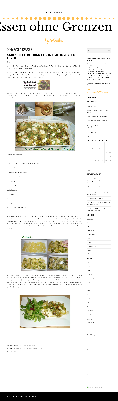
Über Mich (70, 3)
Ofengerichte (36, 348)
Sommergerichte (91, 378)
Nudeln (89, 270)
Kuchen (89, 266)
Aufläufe (25, 345)
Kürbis (88, 253)
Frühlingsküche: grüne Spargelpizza (97, 116)
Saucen (89, 294)
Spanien (89, 366)
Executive (33, 396)
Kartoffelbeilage (91, 335)
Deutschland (90, 342)
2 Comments (12, 351)
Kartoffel (25, 348)
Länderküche (90, 339)
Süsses (88, 302)
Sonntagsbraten (91, 382)
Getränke (89, 258)
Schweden (89, 362)
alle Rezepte (18, 345)
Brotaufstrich (90, 230)
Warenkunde (90, 322)
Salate (88, 290)
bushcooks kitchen (41, 72)
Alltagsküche (90, 327)
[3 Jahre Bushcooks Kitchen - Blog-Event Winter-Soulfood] (28, 89)
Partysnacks (90, 274)
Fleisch (89, 242)
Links (87, 3)
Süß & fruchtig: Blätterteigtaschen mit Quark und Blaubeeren (96, 180)
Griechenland (90, 350)
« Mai (88, 170)
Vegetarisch (31, 345)
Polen (88, 358)
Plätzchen (89, 282)
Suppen (89, 298)
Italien (88, 354)
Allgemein (89, 319)
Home (63, 3)
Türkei (88, 370)
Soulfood (43, 348)
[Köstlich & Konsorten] (94, 387)
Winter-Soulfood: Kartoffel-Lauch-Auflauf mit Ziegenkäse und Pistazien (41, 56)
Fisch (88, 238)
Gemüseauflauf (17, 348)
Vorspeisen (90, 314)
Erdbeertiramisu (91, 106)
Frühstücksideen (91, 246)
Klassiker (89, 262)
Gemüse (89, 250)
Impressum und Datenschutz (100, 3)
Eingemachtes (91, 234)
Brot (88, 226)
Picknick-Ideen (91, 278)
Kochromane (79, 3)
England (89, 346)
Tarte (88, 306)
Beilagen (89, 222)
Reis (88, 286)
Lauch (30, 348)
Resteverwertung (91, 374)
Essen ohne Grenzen (17, 396)
